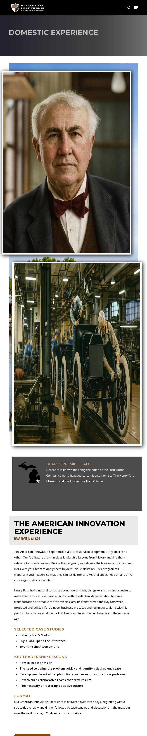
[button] (136, 7)
